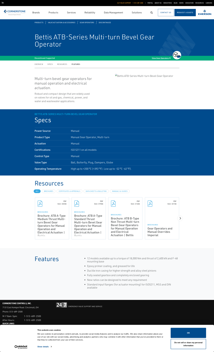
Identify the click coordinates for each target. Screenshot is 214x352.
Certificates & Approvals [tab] (69, 191)
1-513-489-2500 (32, 316)
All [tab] (37, 191)
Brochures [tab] (48, 191)
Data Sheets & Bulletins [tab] (96, 191)
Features (76, 64)
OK (188, 333)
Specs (50, 64)
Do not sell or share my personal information (188, 343)
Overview (39, 64)
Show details (43, 346)
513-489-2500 (16, 311)
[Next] (180, 218)
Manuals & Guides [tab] (120, 191)
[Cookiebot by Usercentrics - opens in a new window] (21, 347)
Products (39, 22)
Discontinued (105, 22)
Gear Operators (87, 22)
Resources (62, 64)
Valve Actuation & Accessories (61, 22)
